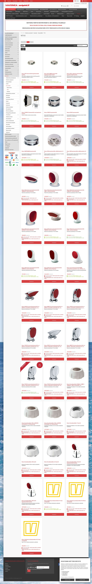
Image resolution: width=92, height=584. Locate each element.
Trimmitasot (8, 114)
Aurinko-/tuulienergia (73, 9)
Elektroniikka (17, 11)
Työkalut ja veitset (9, 116)
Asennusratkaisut (9, 11)
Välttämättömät (65, 571)
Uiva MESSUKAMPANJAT (10, 9)
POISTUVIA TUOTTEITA (10, 18)
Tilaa (29, 570)
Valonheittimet (8, 118)
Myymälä (9, 1)
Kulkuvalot (8, 105)
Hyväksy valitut (67, 579)
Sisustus (52, 13)
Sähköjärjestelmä (60, 13)
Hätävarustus (25, 11)
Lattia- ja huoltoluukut (10, 120)
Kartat (32, 11)
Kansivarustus (38, 11)
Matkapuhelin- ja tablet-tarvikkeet (12, 13)
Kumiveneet (46, 11)
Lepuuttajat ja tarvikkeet (10, 128)
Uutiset (31, 1)
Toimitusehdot (7, 566)
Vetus (28, 42)
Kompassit (8, 103)
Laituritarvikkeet (46, 13)
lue (41, 569)
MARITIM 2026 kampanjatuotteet (32, 9)
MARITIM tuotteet (9, 15)
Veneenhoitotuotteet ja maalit (21, 15)
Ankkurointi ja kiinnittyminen (11, 77)
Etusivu (6, 563)
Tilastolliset (64, 574)
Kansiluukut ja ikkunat (10, 99)
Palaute (20, 1)
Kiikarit (7, 101)
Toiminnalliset (65, 572)
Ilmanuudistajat (8, 81)
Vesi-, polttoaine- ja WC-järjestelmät (52, 15)
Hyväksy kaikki (82, 579)
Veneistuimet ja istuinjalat (10, 122)
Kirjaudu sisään (84, 3)
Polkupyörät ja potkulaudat (11, 112)
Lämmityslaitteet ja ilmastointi (67, 11)
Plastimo (31, 42)
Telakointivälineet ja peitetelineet (36, 15)
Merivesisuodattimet (9, 110)
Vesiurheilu (8, 124)
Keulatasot (8, 95)
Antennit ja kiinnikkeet (62, 9)
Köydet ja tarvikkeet (9, 107)
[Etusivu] (5, 1)
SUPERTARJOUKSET (20, 9)
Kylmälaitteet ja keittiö (54, 11)
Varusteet (78, 13)
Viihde (63, 15)
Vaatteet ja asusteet (70, 13)
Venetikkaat (8, 97)
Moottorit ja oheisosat (24, 13)
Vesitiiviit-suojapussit (9, 79)
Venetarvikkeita (8, 126)
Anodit (7, 83)
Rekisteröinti (78, 3)
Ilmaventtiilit (8, 85)
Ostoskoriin (31, 87)
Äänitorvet (8, 132)
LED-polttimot (8, 109)
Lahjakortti (82, 15)
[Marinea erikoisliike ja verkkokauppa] (23, 5)
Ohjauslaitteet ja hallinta (35, 13)
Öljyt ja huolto (69, 15)
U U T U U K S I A (53, 9)
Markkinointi (64, 575)
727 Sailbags (76, 15)
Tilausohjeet (15, 1)
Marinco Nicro (23, 42)
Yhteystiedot (26, 1)
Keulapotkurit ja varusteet (10, 93)
